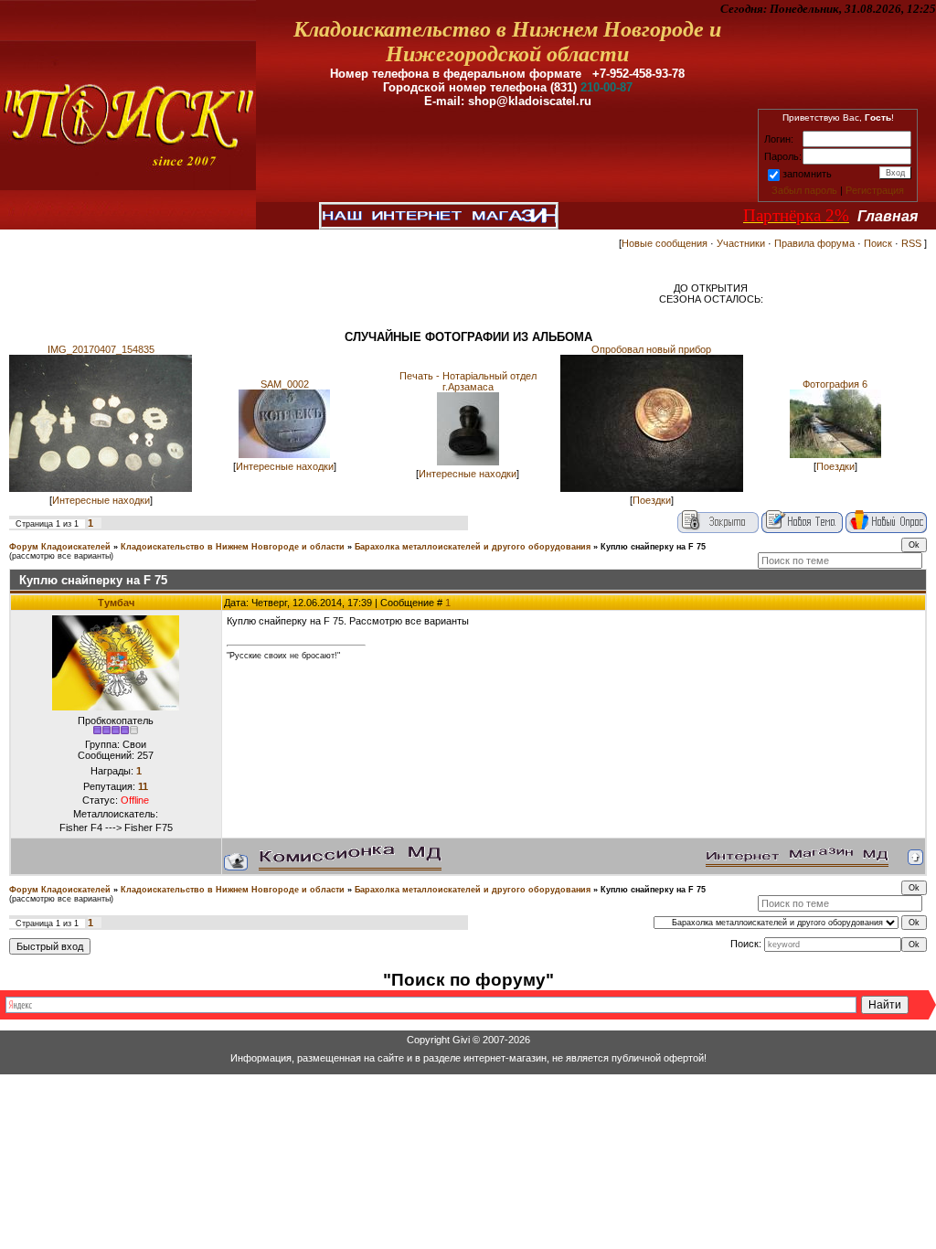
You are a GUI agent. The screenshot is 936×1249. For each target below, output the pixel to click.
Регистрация (875, 190)
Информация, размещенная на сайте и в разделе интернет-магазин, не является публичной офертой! (468, 1057)
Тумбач (116, 602)
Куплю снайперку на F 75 (653, 546)
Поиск (878, 243)
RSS (911, 243)
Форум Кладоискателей (60, 546)
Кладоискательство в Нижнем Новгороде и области (233, 546)
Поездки (652, 500)
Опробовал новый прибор (651, 349)
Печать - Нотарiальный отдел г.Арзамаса (468, 381)
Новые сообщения (664, 243)
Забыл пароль (804, 190)
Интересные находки (101, 500)
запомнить (807, 173)
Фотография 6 (835, 384)
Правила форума (814, 243)
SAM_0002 (285, 384)
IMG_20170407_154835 (101, 349)
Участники (741, 243)
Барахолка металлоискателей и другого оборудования (472, 546)
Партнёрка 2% (796, 215)
